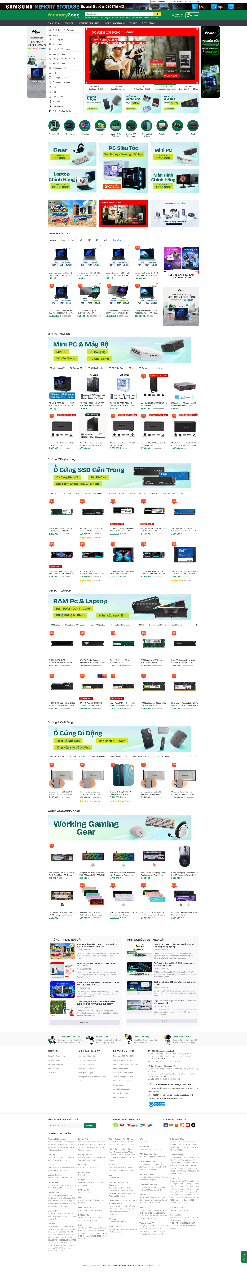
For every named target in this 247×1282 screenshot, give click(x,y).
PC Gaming (126, 18)
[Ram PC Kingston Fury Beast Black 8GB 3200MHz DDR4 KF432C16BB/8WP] (184, 643)
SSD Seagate (185, 1200)
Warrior (111, 1188)
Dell (105, 240)
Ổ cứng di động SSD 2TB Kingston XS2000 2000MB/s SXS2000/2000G (152, 794)
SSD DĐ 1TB (187, 1171)
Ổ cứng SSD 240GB (177, 1184)
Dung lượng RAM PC (157, 625)
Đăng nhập (178, 16)
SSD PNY (185, 1203)
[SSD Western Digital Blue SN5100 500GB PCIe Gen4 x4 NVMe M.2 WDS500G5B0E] (184, 511)
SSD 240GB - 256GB (93, 493)
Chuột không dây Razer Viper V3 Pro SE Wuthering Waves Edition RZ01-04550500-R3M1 (184, 875)
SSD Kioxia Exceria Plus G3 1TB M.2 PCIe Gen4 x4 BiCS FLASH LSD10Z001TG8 (93, 573)
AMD (145, 1142)
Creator (88, 1150)
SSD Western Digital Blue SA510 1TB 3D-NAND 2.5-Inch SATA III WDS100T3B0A (184, 573)
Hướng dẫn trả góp (85, 1073)
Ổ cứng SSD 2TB (176, 1195)
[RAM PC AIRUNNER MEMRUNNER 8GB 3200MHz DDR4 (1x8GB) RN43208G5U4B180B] (62, 643)
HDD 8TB (193, 1220)
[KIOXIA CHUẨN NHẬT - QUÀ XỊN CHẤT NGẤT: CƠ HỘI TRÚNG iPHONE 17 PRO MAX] (62, 951)
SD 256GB (65, 1243)
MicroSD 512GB (66, 1237)
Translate (195, 1)
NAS (193, 134)
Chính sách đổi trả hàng (87, 1060)
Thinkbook (88, 1157)
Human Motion (115, 1212)
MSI (81, 240)
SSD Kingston (186, 1197)
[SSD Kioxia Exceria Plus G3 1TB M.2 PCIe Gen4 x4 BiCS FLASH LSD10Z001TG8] (93, 554)
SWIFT (50, 1168)
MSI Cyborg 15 (105, 18)
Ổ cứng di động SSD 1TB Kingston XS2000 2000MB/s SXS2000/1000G (91, 794)
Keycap (112, 1157)
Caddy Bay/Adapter (146, 1226)
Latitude (66, 1185)
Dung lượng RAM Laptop (75, 625)
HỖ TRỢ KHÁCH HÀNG (114, 23)
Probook (68, 1216)
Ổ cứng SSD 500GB (177, 1189)
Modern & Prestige (98, 1147)
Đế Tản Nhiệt (100, 1182)
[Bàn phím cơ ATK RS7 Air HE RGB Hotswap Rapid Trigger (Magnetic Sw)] (93, 895)
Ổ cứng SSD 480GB (192, 1186)
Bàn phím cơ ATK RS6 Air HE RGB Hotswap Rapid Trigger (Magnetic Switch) (152, 914)
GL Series (90, 1145)
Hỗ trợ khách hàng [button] (123, 1051)
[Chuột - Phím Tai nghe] (116, 125)
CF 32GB (71, 1245)
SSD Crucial (175, 1200)
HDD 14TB (192, 1223)
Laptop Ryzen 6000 (60, 1160)
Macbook (51, 1142)
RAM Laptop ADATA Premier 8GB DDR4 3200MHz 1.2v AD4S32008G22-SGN (152, 662)
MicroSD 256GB (53, 1237)
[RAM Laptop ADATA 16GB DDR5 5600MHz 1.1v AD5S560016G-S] (184, 686)
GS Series (87, 1147)
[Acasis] (175, 213)
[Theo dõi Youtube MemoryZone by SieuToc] (188, 1125)
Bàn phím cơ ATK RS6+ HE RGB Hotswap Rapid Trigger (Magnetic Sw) (123, 914)
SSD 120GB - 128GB (70, 493)
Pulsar (112, 1145)
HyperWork (124, 1191)
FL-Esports (119, 1155)
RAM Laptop (55, 625)
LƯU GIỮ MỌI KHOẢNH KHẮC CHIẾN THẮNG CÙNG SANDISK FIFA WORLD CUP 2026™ (96, 1003)
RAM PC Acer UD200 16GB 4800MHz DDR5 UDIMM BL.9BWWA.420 (91, 705)
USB (152, 18)
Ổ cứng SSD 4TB (189, 1195)
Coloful (158, 1157)
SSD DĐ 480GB (181, 1168)
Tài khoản (179, 14)
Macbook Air (82, 1168)
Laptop (100, 134)
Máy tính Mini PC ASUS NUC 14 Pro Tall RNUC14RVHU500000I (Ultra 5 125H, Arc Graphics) (184, 445)
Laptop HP (52, 1145)
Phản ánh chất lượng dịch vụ (124, 1081)
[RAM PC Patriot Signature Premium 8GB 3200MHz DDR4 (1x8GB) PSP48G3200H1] (93, 643)
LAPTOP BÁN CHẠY (60, 233)
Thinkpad (97, 1157)
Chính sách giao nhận (86, 1056)
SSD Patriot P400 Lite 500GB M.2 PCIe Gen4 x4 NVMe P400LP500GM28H (122, 530)
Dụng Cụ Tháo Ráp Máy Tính (155, 1234)
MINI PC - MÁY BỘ (59, 333)
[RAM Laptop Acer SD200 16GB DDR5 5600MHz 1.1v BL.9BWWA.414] (154, 686)
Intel (140, 1142)
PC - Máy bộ (69, 134)
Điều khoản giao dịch (55, 1064)
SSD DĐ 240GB (184, 1165)
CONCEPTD (57, 1168)
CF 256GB (67, 1248)
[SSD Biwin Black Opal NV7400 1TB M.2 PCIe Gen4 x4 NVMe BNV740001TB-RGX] (62, 554)
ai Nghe (131, 1170)
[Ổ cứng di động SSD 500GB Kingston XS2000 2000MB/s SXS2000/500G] (62, 775)
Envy (58, 1214)
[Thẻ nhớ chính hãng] (142, 103)
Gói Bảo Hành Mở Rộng (86, 1182)
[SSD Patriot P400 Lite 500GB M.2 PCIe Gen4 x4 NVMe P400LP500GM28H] (123, 511)
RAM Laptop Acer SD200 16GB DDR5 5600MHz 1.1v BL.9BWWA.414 (153, 705)
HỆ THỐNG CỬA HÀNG (88, 23)
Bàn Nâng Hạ (122, 1193)
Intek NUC (81, 1200)
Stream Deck (124, 1229)
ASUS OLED (116, 18)
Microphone (134, 1229)
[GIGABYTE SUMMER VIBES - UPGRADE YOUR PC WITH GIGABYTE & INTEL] (62, 989)
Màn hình (85, 134)
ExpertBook (63, 1206)
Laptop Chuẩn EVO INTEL (56, 1157)
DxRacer (130, 1188)
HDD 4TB (177, 1220)
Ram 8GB (150, 1210)
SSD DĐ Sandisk (98, 756)
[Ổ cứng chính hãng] (103, 103)
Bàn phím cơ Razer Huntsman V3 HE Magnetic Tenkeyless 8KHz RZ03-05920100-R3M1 (122, 875)
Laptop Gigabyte (69, 1142)
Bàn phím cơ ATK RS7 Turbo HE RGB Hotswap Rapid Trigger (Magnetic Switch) (62, 914)
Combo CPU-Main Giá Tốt (88, 1220)
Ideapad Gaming (84, 1160)
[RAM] (180, 103)
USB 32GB (99, 1233)
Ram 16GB (159, 1210)
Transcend (185, 1142)
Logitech (112, 1142)
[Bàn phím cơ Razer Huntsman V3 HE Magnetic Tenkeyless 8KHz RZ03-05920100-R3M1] (123, 856)
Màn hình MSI (155, 1203)
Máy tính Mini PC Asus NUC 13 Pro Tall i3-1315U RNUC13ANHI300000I (61, 445)
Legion (94, 1160)
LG (97, 240)
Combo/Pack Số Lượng (56, 1251)
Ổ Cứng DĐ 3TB (179, 1147)
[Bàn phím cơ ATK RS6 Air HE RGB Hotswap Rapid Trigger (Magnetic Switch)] (154, 895)
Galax (142, 1170)
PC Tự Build (143, 368)
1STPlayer (143, 1167)
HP (89, 240)
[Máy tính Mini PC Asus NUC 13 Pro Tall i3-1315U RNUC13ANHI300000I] (62, 426)
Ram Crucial (149, 1216)
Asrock (101, 1200)
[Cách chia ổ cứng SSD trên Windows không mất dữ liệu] (139, 988)
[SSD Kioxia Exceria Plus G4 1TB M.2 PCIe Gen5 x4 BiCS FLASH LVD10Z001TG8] (154, 554)
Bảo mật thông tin (54, 1068)
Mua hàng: (123, 1056)
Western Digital (175, 1142)
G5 (56, 1178)
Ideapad (81, 1157)
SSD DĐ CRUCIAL (57, 756)
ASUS (88, 1200)
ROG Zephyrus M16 (55, 1203)
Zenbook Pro (55, 1198)
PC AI (131, 368)
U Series (50, 1178)
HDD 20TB (174, 1226)
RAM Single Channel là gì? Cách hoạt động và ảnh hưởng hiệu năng (174, 964)
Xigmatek (148, 1164)
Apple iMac (98, 1210)
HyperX (130, 1142)
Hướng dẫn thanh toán (86, 1068)
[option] (54, 127)
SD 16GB (62, 1240)
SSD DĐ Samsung (188, 1157)
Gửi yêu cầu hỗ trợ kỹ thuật (123, 1073)
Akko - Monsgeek (115, 1152)
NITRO (50, 1170)
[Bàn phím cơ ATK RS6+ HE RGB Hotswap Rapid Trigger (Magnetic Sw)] (123, 895)
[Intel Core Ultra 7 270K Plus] (142, 56)
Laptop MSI (59, 1142)
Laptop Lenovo (63, 1147)
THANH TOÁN (54, 23)
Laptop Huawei (58, 1150)
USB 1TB (87, 1239)
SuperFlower (144, 1180)
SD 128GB (56, 1243)
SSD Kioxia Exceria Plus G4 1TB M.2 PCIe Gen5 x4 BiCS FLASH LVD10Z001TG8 (154, 573)
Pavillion (64, 1214)
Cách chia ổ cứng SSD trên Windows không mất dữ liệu (175, 983)
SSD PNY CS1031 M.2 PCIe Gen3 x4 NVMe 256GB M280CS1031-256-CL (91, 530)
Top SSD (53, 493)
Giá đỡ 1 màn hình (115, 1206)
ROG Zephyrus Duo (69, 1201)
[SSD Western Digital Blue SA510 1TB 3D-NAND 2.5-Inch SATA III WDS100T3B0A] (184, 554)
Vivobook (55, 1206)
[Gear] (72, 154)
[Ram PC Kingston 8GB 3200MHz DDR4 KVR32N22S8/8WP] (123, 643)
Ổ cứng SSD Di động (147, 135)
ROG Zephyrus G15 (55, 1201)
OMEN (74, 1216)
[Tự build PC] (54, 125)
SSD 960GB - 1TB (137, 493)
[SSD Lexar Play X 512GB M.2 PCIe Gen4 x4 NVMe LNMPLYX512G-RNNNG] (123, 554)
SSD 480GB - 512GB (115, 493)
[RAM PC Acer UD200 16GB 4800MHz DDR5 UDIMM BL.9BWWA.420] (93, 686)
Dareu (127, 1155)
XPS (70, 1188)
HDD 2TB (191, 1218)
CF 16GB (63, 1245)
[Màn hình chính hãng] (175, 180)
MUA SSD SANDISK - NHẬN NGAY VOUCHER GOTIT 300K (96, 964)
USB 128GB (87, 1236)
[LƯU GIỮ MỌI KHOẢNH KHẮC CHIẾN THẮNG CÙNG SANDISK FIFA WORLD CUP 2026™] (62, 1009)
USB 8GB (82, 1233)
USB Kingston (93, 1228)
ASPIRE (66, 1168)
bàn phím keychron (91, 18)
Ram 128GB (157, 1213)
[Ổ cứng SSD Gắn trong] (131, 125)
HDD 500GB (174, 1218)
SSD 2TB (153, 493)
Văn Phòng (51, 1185)
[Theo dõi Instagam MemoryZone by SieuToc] (182, 1125)
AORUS (69, 1178)
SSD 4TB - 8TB (169, 493)
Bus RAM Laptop (98, 625)
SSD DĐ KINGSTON (119, 756)
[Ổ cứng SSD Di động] (146, 125)
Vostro (50, 1188)
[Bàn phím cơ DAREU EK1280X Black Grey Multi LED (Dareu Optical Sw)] (62, 856)
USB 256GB (97, 1236)
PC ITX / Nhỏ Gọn (116, 368)
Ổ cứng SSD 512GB (192, 1189)
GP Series (98, 1145)
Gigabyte (158, 1149)
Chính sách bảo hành (86, 1064)
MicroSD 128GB (69, 1235)
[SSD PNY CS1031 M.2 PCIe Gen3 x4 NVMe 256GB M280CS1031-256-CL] (93, 511)
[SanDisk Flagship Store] (123, 213)
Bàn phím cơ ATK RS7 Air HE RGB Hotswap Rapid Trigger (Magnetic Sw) (91, 914)
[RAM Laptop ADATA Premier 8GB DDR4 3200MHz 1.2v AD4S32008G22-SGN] (154, 643)
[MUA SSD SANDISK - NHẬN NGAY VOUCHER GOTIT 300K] (62, 970)
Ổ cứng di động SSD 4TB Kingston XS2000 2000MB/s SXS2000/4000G (182, 794)
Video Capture (114, 1229)
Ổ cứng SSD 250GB (192, 1184)
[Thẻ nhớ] (162, 125)
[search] (157, 14)
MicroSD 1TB (52, 1240)
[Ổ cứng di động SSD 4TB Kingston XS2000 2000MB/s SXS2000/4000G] (184, 775)
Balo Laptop (83, 1185)
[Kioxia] (72, 213)
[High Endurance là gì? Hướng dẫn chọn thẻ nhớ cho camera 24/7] (139, 1007)
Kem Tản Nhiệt (152, 1231)
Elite (49, 1216)
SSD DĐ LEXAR (163, 756)
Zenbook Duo (63, 1195)
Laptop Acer (61, 1145)
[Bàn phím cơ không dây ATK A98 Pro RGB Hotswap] (184, 895)
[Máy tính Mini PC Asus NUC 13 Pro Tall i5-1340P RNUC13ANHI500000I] (154, 426)
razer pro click (137, 18)
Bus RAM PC (177, 625)
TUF (49, 1195)
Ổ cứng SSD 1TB (191, 1192)
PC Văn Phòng (83, 1218)
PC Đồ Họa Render (95, 368)
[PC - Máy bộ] (69, 125)
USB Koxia (82, 1231)
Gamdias (148, 1170)
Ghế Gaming (120, 1196)
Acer (72, 240)
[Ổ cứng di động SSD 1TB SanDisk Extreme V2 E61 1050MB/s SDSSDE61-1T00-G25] (123, 775)
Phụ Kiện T (125, 1170)
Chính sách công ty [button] (89, 1051)
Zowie (117, 1145)
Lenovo (53, 240)
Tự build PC (54, 134)
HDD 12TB (183, 1223)
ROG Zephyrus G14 (68, 1198)
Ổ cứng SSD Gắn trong (131, 135)
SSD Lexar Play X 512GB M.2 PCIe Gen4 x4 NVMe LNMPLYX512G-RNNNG (122, 573)
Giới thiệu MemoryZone (56, 1056)
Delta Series (92, 1142)
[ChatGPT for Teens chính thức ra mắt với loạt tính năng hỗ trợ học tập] (139, 950)
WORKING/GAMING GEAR (64, 811)
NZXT (155, 1170)
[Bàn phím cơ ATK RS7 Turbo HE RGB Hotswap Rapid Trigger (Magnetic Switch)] (62, 895)
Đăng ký (89, 1126)
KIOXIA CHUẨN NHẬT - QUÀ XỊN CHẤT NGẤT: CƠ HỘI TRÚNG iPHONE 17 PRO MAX (98, 945)
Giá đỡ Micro (114, 1209)
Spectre (55, 1216)
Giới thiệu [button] (53, 1051)
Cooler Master (114, 1191)
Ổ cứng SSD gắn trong (61, 459)
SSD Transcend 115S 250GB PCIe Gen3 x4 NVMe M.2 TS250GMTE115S (60, 530)
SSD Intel (195, 1197)
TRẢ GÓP (69, 23)
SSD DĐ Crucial (175, 1157)
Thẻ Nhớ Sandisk (53, 1226)
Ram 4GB (142, 1210)
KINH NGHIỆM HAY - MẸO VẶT (146, 939)
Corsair (123, 1142)
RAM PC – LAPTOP (59, 590)
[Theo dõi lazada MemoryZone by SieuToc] (171, 1125)
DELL (84, 1193)
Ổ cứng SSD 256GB (177, 1186)
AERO (63, 1178)
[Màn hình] (85, 125)
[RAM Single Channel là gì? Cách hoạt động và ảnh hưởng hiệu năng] (139, 969)
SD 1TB (56, 1245)
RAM (178, 134)
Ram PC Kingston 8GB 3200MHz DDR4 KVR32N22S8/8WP (119, 662)
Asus (63, 240)
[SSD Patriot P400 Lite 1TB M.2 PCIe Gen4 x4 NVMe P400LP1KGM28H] (154, 511)
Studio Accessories (116, 1232)
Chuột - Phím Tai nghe (115, 135)
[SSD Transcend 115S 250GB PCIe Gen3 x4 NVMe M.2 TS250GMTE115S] (62, 511)
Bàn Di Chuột (129, 1145)
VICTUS (71, 1214)
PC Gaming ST (76, 368)
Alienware (64, 1188)
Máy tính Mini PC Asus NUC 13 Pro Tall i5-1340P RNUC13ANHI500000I (153, 445)
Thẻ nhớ (146, 18)
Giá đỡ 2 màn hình (129, 1206)
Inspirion (73, 1185)
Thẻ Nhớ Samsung (67, 1226)
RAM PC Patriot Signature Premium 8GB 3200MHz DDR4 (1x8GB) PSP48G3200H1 (92, 662)
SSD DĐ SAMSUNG (78, 756)
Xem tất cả (117, 240)
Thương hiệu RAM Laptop (120, 625)
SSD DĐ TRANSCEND (142, 756)
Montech (163, 1167)
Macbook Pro (92, 1168)
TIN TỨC (133, 23)
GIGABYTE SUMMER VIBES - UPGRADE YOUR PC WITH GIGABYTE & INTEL (98, 983)
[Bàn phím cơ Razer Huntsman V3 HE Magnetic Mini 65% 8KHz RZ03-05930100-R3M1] (93, 856)
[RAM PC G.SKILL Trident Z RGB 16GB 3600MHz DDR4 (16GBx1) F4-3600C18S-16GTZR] (62, 686)
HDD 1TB (183, 1218)
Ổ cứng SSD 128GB (192, 1181)
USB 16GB (90, 1233)
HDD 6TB (185, 1220)
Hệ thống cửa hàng (55, 1060)
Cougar (132, 1191)
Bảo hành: (123, 1060)
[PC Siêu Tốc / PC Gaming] (123, 167)
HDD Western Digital (186, 1226)
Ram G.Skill (159, 1216)
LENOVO (90, 1193)
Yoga (103, 1157)
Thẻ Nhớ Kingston (66, 1229)
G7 (59, 1178)
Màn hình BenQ (151, 1200)
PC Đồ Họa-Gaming (96, 1218)
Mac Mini (82, 1203)
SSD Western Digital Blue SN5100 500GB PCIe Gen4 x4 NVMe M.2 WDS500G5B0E (183, 530)
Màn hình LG (144, 1203)
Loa (156, 18)
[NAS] (193, 125)
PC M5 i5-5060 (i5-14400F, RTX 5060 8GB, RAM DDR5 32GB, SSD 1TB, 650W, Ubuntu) (62, 405)
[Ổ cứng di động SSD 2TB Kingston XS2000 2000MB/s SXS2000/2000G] (154, 775)
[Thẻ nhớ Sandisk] (123, 6)
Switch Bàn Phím (121, 1157)
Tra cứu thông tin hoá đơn (123, 1077)
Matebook (81, 1175)
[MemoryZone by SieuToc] (64, 15)
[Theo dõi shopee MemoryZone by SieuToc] (176, 1125)
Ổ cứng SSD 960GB (177, 1192)
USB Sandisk (82, 1228)
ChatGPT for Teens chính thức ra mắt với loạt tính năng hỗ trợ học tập (174, 945)
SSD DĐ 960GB (176, 1171)
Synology (173, 1210)
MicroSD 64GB (58, 1235)
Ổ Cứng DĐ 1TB (181, 1145)
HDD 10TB (174, 1223)
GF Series (82, 1145)
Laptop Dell (52, 1147)
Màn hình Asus (144, 1197)
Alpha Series (82, 1142)
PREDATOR (58, 1170)
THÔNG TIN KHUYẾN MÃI (65, 939)
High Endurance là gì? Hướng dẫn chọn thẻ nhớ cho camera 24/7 (175, 1002)
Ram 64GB (148, 1213)
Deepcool (156, 1164)
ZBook (61, 1216)
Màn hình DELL (156, 1197)
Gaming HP (52, 1219)
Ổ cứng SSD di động (60, 722)
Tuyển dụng (52, 1073)
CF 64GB (51, 1248)
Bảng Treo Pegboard (127, 1209)
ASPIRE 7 (73, 1168)
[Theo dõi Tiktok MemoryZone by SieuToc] (193, 1125)
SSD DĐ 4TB (178, 1174)
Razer (118, 1142)
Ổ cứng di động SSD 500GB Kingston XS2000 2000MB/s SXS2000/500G (60, 794)
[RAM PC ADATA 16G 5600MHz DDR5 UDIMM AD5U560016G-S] (123, 686)
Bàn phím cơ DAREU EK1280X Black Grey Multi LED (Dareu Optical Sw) (61, 875)
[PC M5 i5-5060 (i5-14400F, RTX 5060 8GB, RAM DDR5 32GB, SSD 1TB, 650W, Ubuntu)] (62, 386)
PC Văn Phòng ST (57, 368)
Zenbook (55, 1195)
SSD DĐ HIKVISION (184, 1163)
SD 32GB (69, 1240)
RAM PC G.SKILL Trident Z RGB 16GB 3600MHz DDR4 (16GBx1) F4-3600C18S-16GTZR (62, 705)
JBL (118, 1170)
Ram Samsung (152, 1218)
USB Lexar (103, 1228)
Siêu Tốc (160, 1266)
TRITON (66, 1170)
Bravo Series (102, 1142)
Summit (81, 1150)
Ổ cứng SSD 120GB (177, 1181)
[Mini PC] (175, 154)
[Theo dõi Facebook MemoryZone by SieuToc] (165, 1125)
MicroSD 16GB (61, 1232)
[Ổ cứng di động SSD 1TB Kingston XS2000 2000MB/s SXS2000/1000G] (93, 775)
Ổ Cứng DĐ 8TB (176, 1150)
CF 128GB (59, 1248)
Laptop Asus (70, 1145)
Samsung (113, 1170)
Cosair (141, 1164)
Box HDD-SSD (159, 1226)
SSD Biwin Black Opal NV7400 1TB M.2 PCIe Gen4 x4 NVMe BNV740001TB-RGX (61, 573)
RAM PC (140, 625)
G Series (57, 1188)
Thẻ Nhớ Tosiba (53, 1229)
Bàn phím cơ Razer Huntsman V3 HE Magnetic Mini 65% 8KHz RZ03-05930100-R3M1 (92, 875)
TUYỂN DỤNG (148, 23)
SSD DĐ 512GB (193, 1168)
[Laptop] (100, 125)
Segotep (151, 1167)
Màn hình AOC (163, 1200)
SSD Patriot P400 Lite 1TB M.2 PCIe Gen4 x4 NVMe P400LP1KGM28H (153, 530)
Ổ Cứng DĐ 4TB (192, 1147)
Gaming (59, 1185)
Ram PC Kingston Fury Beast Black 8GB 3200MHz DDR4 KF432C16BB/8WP (183, 662)
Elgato (123, 1222)
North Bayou (125, 1212)
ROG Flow (66, 1203)
